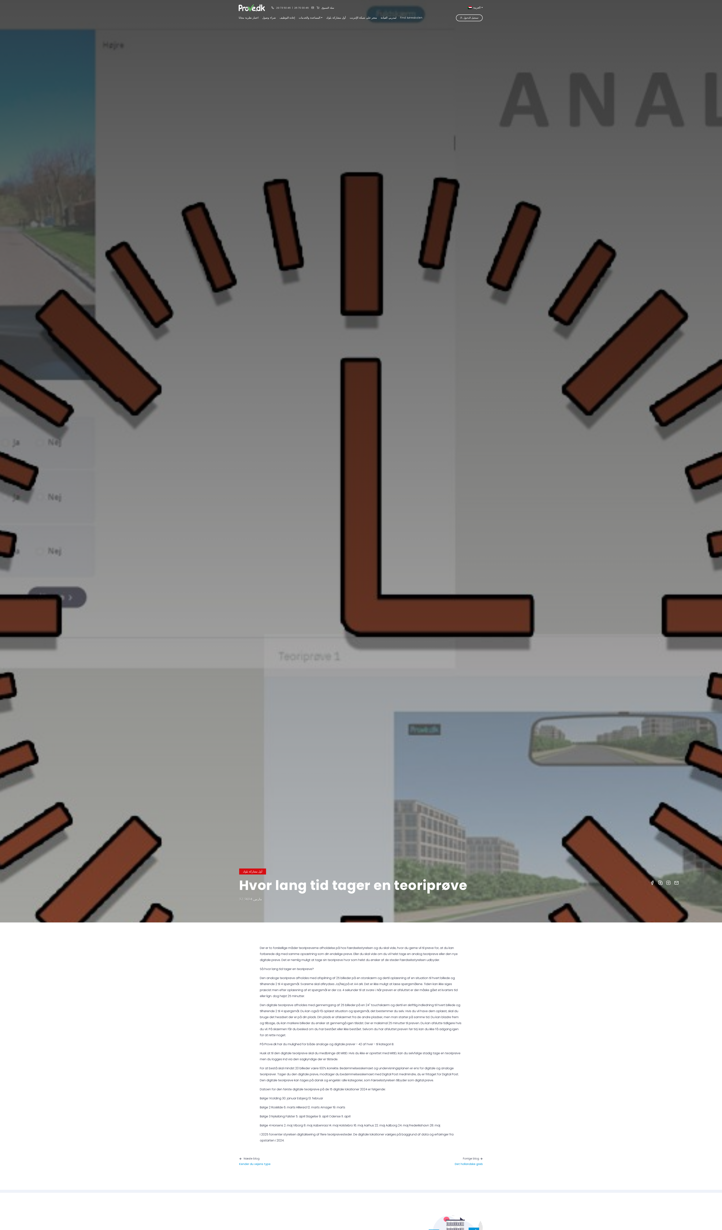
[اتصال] (312, 8)
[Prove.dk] (252, 7)
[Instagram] (668, 882)
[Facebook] (652, 882)
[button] (310, 17)
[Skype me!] (660, 882)
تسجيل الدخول (471, 18)
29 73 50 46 (283, 8)
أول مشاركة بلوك (252, 871)
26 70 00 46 (301, 8)
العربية (476, 7)
